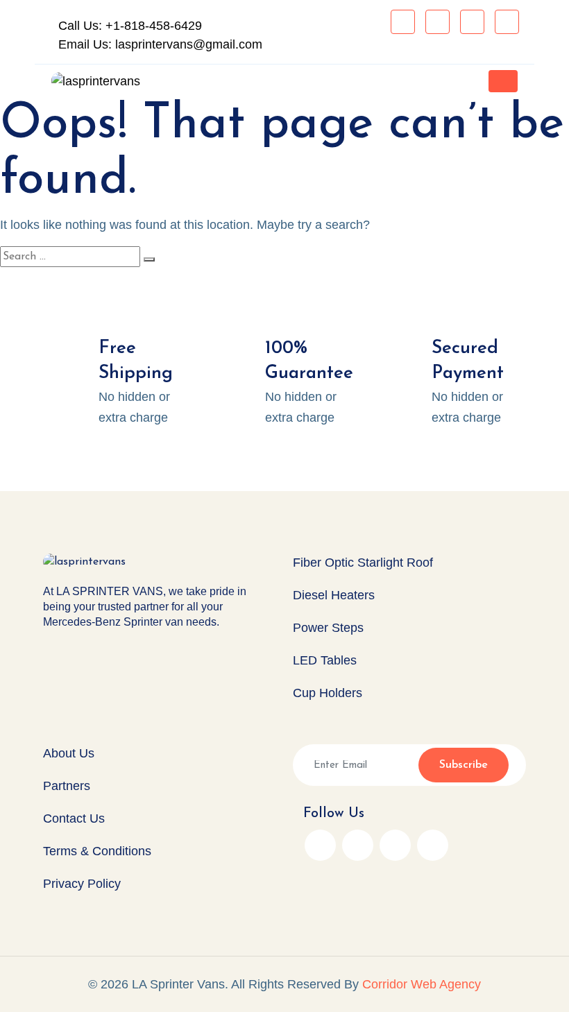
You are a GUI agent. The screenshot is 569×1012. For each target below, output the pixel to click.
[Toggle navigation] (503, 81)
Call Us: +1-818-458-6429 (128, 26)
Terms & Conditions (97, 851)
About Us (68, 753)
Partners (66, 786)
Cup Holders (327, 693)
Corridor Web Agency (421, 984)
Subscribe (463, 765)
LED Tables (325, 660)
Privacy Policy (82, 884)
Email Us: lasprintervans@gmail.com (158, 44)
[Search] (149, 259)
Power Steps (328, 628)
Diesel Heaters (334, 595)
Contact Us (74, 818)
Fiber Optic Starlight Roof (363, 562)
